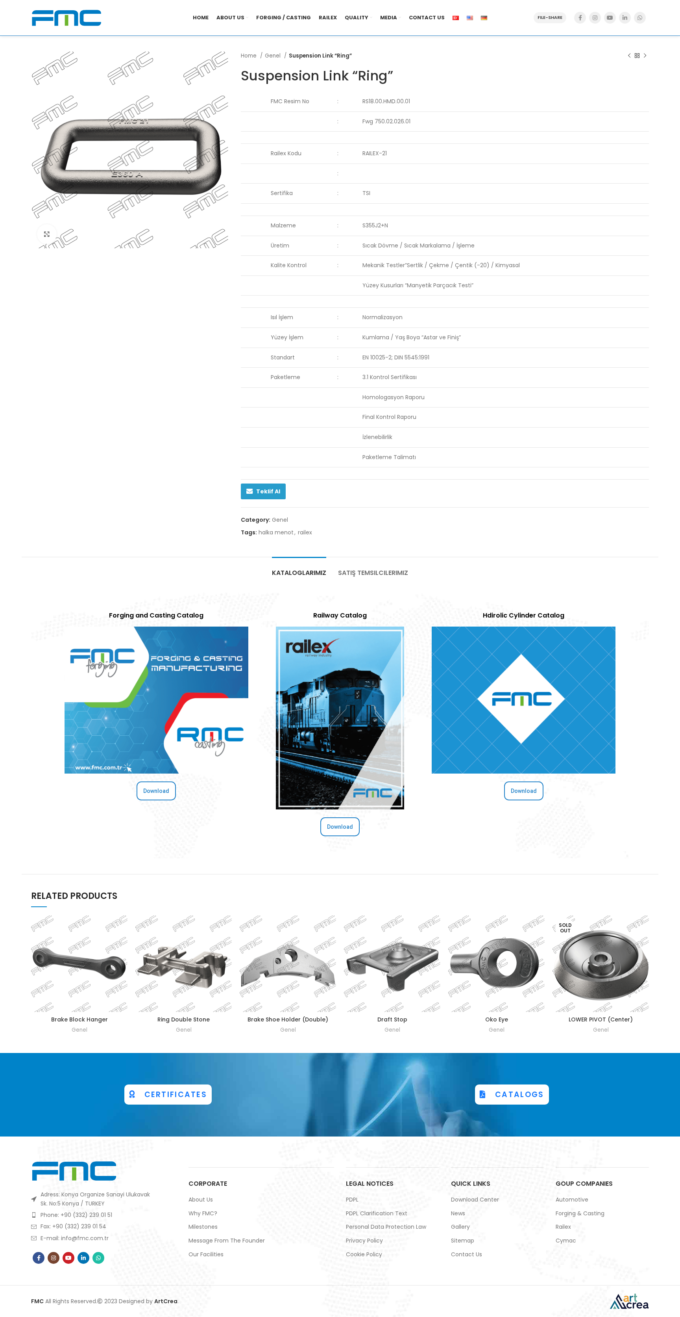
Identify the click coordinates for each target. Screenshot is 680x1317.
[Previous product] (629, 56)
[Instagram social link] (595, 18)
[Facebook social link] (580, 18)
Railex (563, 1227)
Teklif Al (268, 491)
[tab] (299, 569)
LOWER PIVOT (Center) (601, 1019)
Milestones (203, 1227)
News (458, 1213)
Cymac (566, 1240)
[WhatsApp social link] (640, 18)
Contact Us (466, 1254)
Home (249, 56)
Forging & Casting (580, 1213)
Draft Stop (392, 1019)
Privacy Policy (364, 1240)
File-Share (550, 17)
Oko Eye (496, 1019)
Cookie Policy (364, 1254)
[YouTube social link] (610, 18)
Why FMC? (202, 1213)
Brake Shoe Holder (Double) (288, 1019)
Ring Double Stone (183, 1019)
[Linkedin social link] (625, 18)
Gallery (460, 1227)
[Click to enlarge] (47, 234)
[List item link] (92, 1215)
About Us (200, 1200)
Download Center (475, 1200)
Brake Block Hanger (79, 1019)
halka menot (276, 532)
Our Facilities (206, 1254)
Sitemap (462, 1240)
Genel (273, 56)
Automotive (572, 1200)
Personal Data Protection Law (386, 1227)
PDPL (352, 1200)
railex (305, 532)
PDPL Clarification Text (376, 1213)
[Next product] (645, 56)
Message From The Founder (226, 1240)
